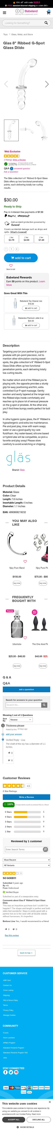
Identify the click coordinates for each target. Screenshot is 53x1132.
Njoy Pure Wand (17, 568)
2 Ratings (8, 160)
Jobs (5, 1058)
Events (5, 1033)
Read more (36, 1114)
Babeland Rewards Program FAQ (15, 1053)
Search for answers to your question (24, 700)
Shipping (6, 995)
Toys (5, 34)
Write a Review (19, 160)
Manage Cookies (9, 1015)
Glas (22, 469)
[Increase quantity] (17, 249)
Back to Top (25, 953)
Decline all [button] (39, 1120)
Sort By (5, 720)
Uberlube (17, 644)
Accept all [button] (13, 1120)
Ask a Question (11, 172)
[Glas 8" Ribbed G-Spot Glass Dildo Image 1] (26, 84)
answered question (22, 168)
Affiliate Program (9, 1043)
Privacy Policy (8, 1010)
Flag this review (12, 935)
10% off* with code (26, 2)
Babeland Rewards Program (13, 1048)
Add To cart (23, 258)
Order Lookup (8, 990)
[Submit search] (44, 705)
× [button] (50, 1102)
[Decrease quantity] (6, 249)
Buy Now (17, 583)
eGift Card (7, 980)
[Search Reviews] (45, 849)
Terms (5, 1005)
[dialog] (26, 1115)
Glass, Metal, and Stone (22, 34)
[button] (4, 13)
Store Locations (9, 1038)
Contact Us (7, 985)
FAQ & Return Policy (10, 1000)
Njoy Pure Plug (43, 568)
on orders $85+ (26, 5)
